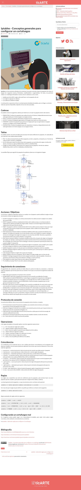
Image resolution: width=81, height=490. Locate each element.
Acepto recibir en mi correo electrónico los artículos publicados (67, 29)
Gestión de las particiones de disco (64, 14)
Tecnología (8, 6)
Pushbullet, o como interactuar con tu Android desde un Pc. (66, 9)
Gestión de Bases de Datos (67, 74)
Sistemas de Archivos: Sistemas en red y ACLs (67, 12)
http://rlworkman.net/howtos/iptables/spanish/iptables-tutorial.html (17, 437)
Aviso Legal (41, 486)
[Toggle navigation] (3, 2)
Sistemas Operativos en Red (67, 130)
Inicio (3, 6)
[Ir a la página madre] (26, 452)
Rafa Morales (5, 33)
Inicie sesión (5, 456)
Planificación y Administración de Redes (67, 116)
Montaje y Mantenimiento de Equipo (67, 102)
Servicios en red (6, 452)
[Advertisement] (27, 17)
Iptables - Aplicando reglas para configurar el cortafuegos (17, 421)
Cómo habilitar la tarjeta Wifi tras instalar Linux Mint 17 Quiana (67, 16)
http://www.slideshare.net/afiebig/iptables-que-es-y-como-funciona (17, 432)
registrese (11, 456)
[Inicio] (42, 2)
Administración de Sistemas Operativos (67, 59)
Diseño (45, 486)
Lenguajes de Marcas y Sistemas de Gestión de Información (67, 88)
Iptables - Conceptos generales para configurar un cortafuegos (23, 442)
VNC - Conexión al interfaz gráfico (64, 11)
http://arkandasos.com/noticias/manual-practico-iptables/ (15, 434)
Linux (3, 448)
